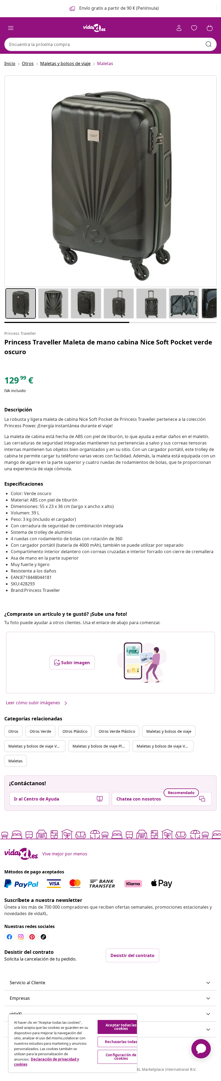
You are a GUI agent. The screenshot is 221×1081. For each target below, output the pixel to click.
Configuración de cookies (121, 1056)
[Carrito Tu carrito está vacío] (209, 28)
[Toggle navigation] (10, 28)
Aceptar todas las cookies (121, 1027)
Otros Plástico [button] (75, 731)
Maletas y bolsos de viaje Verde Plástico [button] (165, 746)
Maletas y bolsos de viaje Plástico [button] (100, 746)
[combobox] (110, 44)
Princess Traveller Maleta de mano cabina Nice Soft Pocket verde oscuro (108, 346)
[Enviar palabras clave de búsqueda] (208, 44)
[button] (113, 8)
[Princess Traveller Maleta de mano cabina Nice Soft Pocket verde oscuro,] (110, 181)
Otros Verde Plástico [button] (117, 731)
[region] (73, 1043)
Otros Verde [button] (40, 731)
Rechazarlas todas (121, 1041)
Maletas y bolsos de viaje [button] (168, 731)
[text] (18, 381)
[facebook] (9, 937)
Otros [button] (13, 731)
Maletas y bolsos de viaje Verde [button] (36, 746)
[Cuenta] (179, 28)
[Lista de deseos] (194, 28)
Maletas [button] (15, 760)
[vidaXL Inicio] (94, 28)
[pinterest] (32, 937)
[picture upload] (142, 663)
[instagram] (20, 937)
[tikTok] (43, 937)
